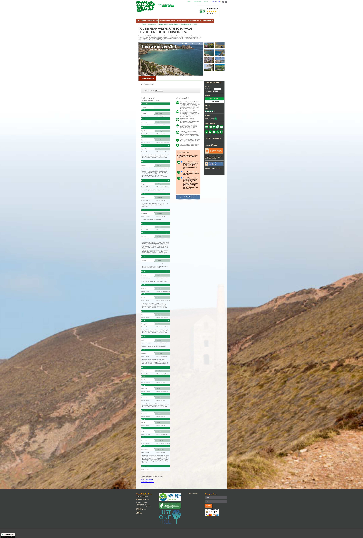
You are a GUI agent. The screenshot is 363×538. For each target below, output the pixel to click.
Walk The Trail (145, 6)
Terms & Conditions (193, 493)
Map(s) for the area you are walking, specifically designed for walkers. (191, 173)
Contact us (206, 1)
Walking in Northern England (167, 20)
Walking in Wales (181, 20)
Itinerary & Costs (147, 78)
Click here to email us (141, 502)
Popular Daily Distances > (147, 479)
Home (139, 24)
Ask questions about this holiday (213, 168)
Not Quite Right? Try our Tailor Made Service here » (188, 197)
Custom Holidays (152, 24)
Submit (208, 506)
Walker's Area (197, 1)
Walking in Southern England (150, 20)
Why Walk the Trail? (208, 20)
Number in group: (149, 90)
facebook (223, 2)
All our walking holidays (194, 20)
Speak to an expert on (166, 5)
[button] (180, 43)
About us (189, 1)
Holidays (144, 24)
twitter (226, 2)
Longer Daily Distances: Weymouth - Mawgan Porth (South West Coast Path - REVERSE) (177, 24)
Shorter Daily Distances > (147, 482)
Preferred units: (209, 91)
